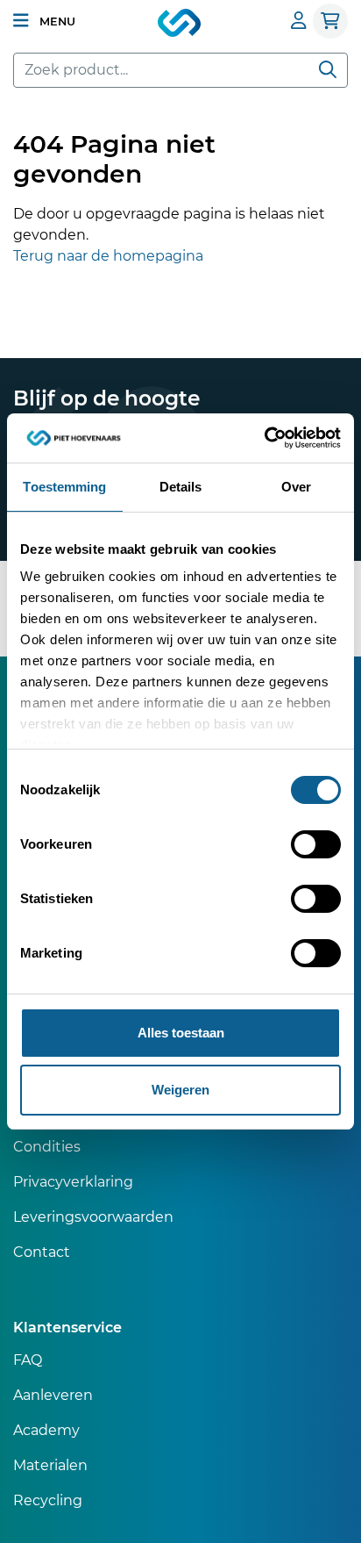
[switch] (316, 844)
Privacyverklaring (73, 1181)
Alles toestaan (181, 1032)
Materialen (50, 1465)
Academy (46, 1430)
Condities (47, 1146)
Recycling (47, 1500)
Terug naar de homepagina (108, 256)
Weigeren (180, 1089)
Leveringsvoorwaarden (93, 1217)
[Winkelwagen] (330, 21)
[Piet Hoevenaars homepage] (180, 24)
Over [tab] (296, 486)
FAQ (27, 1360)
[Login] (299, 20)
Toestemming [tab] (64, 486)
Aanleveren (53, 1395)
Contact (41, 1252)
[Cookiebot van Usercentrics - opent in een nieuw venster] (264, 438)
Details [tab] (180, 486)
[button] (44, 21)
